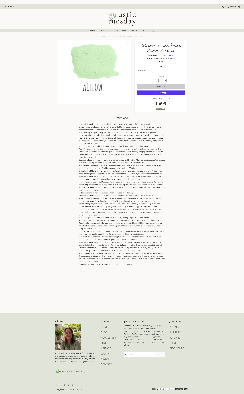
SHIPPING (175, 332)
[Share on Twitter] (160, 104)
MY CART (236, 7)
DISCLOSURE (176, 348)
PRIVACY (174, 327)
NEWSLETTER (108, 337)
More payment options (161, 98)
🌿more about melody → (72, 371)
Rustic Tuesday (76, 390)
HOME (92, 31)
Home (104, 36)
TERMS (173, 343)
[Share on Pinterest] (164, 104)
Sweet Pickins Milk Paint (114, 36)
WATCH (134, 31)
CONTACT (106, 364)
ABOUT (144, 31)
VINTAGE (114, 31)
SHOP (102, 31)
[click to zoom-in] (128, 43)
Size (161, 66)
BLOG (124, 31)
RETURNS (174, 337)
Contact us (160, 109)
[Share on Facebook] (156, 104)
